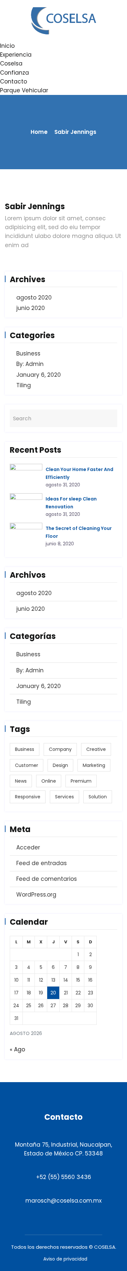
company (60, 749)
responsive (27, 796)
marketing (94, 765)
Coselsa (11, 63)
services (64, 796)
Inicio (7, 46)
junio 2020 (30, 308)
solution (98, 796)
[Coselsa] (63, 20)
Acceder (28, 847)
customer (26, 765)
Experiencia (16, 55)
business (24, 749)
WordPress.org (36, 895)
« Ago (17, 1049)
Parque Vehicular (24, 90)
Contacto (13, 81)
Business (28, 353)
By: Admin (30, 364)
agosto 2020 (34, 297)
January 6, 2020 (38, 375)
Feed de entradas (41, 863)
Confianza (14, 73)
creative (96, 749)
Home (39, 132)
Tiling (23, 385)
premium (81, 781)
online (48, 781)
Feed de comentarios (46, 879)
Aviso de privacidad (65, 1259)
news (21, 781)
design (60, 765)
